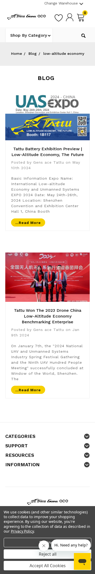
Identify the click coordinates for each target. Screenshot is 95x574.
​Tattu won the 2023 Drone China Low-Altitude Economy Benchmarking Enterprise (47, 316)
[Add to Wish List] (58, 17)
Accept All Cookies (48, 565)
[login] (69, 17)
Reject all (47, 554)
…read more (28, 222)
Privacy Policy (22, 531)
